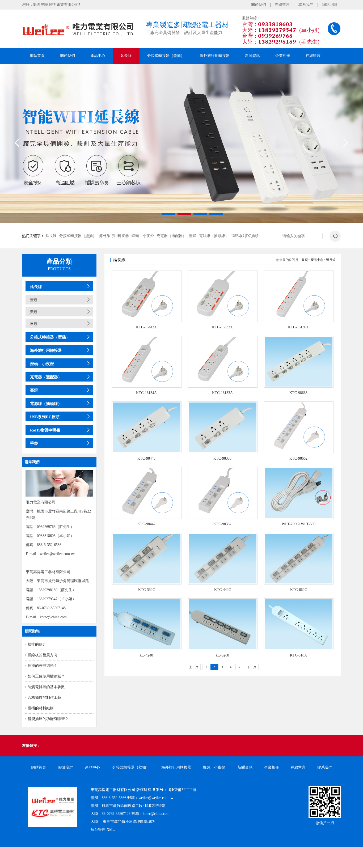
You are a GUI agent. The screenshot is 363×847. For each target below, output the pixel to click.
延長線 (126, 56)
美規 (33, 312)
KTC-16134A (146, 393)
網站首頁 (37, 56)
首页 (305, 260)
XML (111, 830)
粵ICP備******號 (182, 790)
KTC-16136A (298, 327)
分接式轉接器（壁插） (165, 56)
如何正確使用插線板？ (46, 676)
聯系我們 (305, 5)
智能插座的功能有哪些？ (48, 719)
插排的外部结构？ (42, 666)
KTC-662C (298, 590)
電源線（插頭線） (214, 236)
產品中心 (97, 56)
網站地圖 (329, 5)
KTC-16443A (146, 327)
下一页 (251, 667)
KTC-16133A (222, 393)
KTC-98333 (222, 458)
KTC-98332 (222, 524)
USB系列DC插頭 (245, 236)
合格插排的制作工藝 (44, 698)
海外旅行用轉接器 (215, 56)
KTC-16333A (222, 327)
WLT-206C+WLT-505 (298, 524)
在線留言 (282, 5)
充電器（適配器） (171, 236)
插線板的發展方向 (42, 655)
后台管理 (98, 830)
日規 (33, 324)
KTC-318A (298, 655)
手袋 (34, 443)
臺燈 (192, 236)
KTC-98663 (298, 393)
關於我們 (258, 5)
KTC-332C (146, 590)
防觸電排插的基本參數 (46, 687)
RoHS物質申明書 (45, 430)
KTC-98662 (298, 458)
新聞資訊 (252, 56)
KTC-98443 (146, 458)
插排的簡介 (37, 644)
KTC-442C (222, 590)
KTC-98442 (146, 524)
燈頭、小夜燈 (143, 236)
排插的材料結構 (41, 708)
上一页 (194, 667)
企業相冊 (282, 56)
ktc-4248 (146, 655)
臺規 (33, 300)
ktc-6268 (222, 655)
